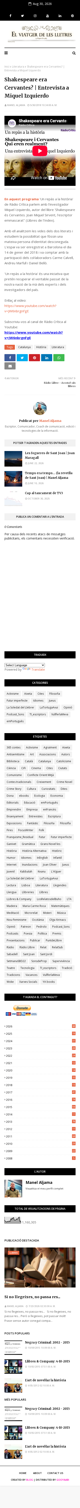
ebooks (24, 796)
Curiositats (48, 789)
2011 (40, 1136)
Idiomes (38, 700)
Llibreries (28, 892)
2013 (40, 1122)
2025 (40, 1034)
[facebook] (10, 16)
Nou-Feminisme (16, 920)
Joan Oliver (50, 864)
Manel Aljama (16, 105)
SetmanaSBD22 (16, 961)
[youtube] (47, 16)
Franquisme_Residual (20, 837)
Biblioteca (13, 761)
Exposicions (14, 823)
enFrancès (49, 809)
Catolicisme (63, 761)
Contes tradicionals (19, 782)
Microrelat (31, 913)
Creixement (44, 782)
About (37, 1473)
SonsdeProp (39, 961)
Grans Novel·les (50, 844)
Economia (56, 796)
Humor (11, 858)
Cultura (31, 789)
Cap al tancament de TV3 (44, 493)
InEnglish (42, 858)
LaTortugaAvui (49, 707)
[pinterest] (72, 16)
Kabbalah (26, 871)
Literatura (18, 66)
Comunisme (14, 775)
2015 (40, 1107)
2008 (40, 1158)
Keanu (42, 871)
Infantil (57, 858)
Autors (65, 754)
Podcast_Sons (15, 714)
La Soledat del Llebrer (20, 707)
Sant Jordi (46, 954)
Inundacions (29, 864)
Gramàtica (28, 844)
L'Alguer (56, 871)
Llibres (43, 892)
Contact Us (55, 1473)
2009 (40, 1151)
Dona (10, 796)
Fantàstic (32, 823)
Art (32, 754)
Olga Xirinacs (57, 920)
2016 (40, 1100)
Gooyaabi (62, 1479)
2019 (40, 1078)
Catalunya (24, 347)
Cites (41, 694)
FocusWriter (25, 830)
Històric (57, 851)
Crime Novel (64, 782)
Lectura (11, 885)
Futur (42, 837)
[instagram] (35, 16)
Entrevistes (35, 816)
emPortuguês (15, 721)
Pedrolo (41, 926)
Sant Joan (29, 954)
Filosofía (65, 823)
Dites (64, 789)
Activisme (13, 694)
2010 (40, 1144)
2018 (40, 1085)
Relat (43, 947)
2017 (40, 1092)
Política (42, 933)
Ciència (11, 768)
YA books (49, 982)
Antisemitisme (15, 754)
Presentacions (15, 940)
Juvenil (11, 871)
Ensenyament (15, 816)
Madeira (12, 906)
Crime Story (14, 789)
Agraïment (50, 747)
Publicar (35, 940)
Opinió (68, 707)
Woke (10, 982)
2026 (40, 1026)
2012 (40, 1129)
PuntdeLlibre (54, 940)
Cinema (36, 768)
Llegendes (59, 885)
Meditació (13, 913)
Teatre (11, 968)
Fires (10, 830)
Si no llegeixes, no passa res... (32, 1297)
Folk (41, 830)
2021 (40, 1063)
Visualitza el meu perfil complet (44, 1188)
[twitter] (22, 16)
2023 (40, 1048)
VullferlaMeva (59, 714)
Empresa (32, 809)
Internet (11, 864)
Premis (56, 933)
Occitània (38, 920)
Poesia (28, 933)
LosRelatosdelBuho (49, 899)
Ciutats (62, 768)
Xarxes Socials (28, 982)
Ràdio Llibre (27, 947)
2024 (40, 1041)
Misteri (47, 913)
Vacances (31, 975)
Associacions (47, 754)
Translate (38, 669)
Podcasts (12, 933)
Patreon (26, 926)
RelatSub (57, 947)
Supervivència (61, 961)
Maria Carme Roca (34, 906)
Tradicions (13, 975)
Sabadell (12, 954)
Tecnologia (27, 968)
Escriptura (54, 816)
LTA (69, 899)
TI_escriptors (38, 714)
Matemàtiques (60, 906)
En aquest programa (21, 199)
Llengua (11, 892)
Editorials (12, 802)
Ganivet (11, 844)
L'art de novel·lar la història (45, 1380)
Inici (6, 66)
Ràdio (10, 947)
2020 (40, 1070)
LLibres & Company (19, 899)
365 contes (13, 747)
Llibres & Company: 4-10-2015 (47, 1361)
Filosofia (54, 694)
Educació (29, 802)
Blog (29, 1479)
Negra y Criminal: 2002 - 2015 (47, 1342)
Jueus (52, 700)
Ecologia (39, 796)
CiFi (23, 768)
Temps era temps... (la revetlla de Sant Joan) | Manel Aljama (48, 475)
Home (22, 1473)
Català (29, 761)
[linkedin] (60, 16)
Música (61, 913)
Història (41, 347)
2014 (40, 1114)
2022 (40, 1056)
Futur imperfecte (17, 700)
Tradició (67, 968)
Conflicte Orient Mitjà (40, 775)
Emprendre (14, 809)
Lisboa (26, 885)
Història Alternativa (34, 851)
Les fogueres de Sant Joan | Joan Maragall (50, 455)
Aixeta (28, 694)
